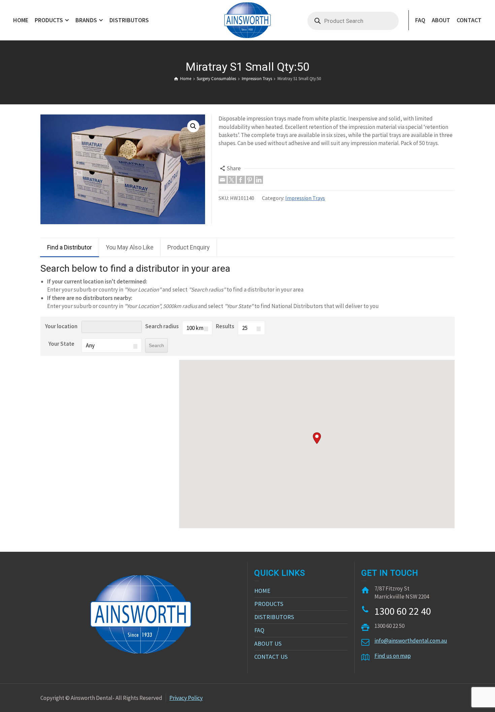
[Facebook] (241, 180)
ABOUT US (268, 643)
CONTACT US (271, 656)
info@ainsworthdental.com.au (410, 640)
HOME (262, 591)
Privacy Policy (186, 698)
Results (225, 326)
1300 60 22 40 (402, 611)
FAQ (259, 630)
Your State (61, 343)
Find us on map (392, 655)
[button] (317, 438)
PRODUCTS (268, 604)
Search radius (162, 326)
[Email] (223, 180)
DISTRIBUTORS (274, 617)
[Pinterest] (250, 180)
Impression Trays (305, 198)
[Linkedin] (259, 180)
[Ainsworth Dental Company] (247, 19)
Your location (61, 326)
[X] (232, 180)
